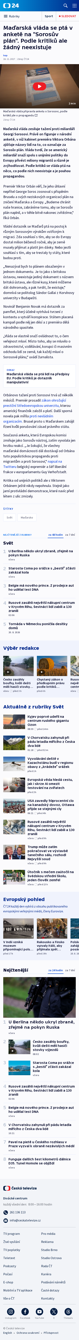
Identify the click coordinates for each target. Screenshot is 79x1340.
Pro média (48, 1234)
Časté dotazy (50, 1290)
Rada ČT (46, 1266)
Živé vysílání (11, 1242)
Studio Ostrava (51, 1258)
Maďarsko (27, 517)
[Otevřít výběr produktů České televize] (74, 5)
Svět (9, 517)
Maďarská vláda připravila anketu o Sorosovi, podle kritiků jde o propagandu (35, 113)
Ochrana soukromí (28, 1333)
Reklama (47, 1242)
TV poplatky (11, 1250)
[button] (39, 86)
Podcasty (9, 1266)
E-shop (8, 1282)
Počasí (7, 1274)
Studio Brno (49, 1250)
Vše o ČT (9, 1298)
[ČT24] (11, 5)
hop (5, 55)
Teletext (9, 1258)
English (7, 1333)
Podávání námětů (53, 1282)
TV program (11, 1234)
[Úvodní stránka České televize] (20, 1187)
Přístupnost (51, 1333)
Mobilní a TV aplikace (17, 1290)
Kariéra (46, 1274)
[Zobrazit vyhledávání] (65, 5)
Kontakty (47, 1298)
